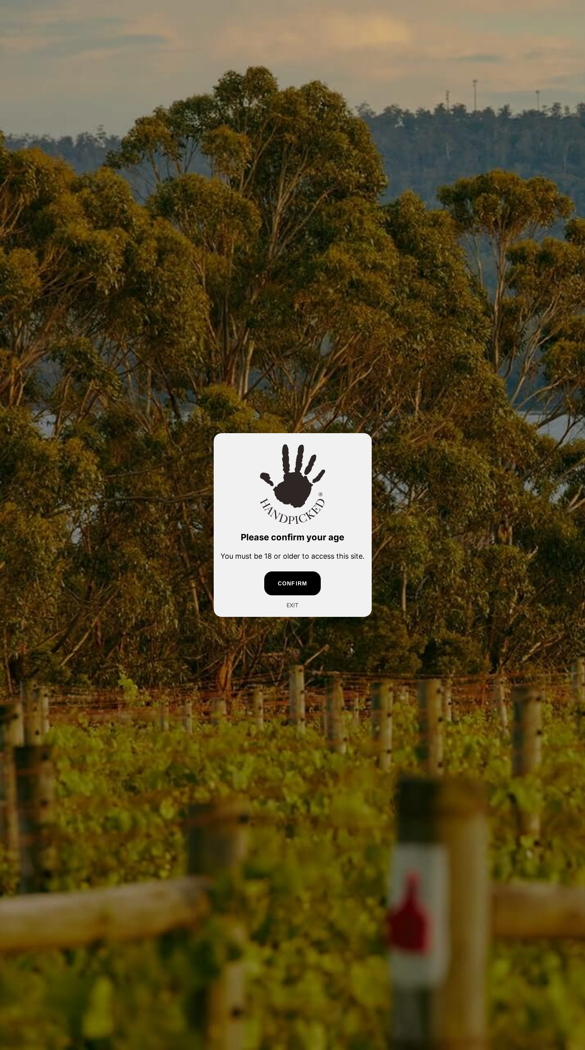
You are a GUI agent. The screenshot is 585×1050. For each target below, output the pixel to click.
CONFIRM (292, 583)
